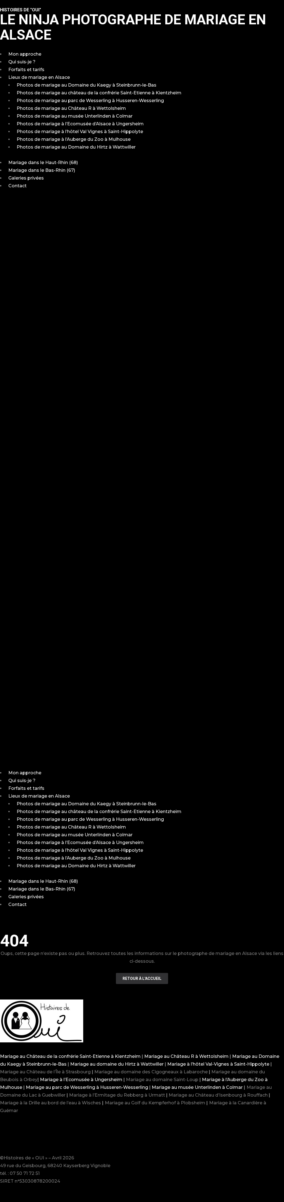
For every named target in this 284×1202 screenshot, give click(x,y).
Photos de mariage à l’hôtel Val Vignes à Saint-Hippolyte (80, 131)
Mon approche (24, 54)
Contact (17, 185)
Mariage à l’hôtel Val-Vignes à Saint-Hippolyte (218, 1064)
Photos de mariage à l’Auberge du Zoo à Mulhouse (74, 139)
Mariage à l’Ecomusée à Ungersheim (81, 1079)
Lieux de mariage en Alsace (39, 77)
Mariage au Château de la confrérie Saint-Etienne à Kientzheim (70, 1056)
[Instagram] (22, 1137)
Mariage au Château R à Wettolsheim (186, 1056)
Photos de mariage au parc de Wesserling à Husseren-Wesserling (90, 100)
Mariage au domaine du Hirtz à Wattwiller (117, 1064)
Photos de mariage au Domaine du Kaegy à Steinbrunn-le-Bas (86, 85)
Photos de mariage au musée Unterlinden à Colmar (75, 116)
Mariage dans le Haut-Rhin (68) (43, 162)
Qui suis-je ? (22, 61)
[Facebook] (7, 1137)
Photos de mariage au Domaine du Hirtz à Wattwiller (76, 147)
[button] (142, 483)
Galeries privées (26, 178)
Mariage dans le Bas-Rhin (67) (41, 170)
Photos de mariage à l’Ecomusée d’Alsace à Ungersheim (80, 123)
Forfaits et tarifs (26, 69)
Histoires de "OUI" (20, 9)
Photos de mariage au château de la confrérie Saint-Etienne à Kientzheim (99, 92)
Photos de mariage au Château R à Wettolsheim (71, 108)
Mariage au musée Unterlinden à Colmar (197, 1087)
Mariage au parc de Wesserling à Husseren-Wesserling (87, 1087)
